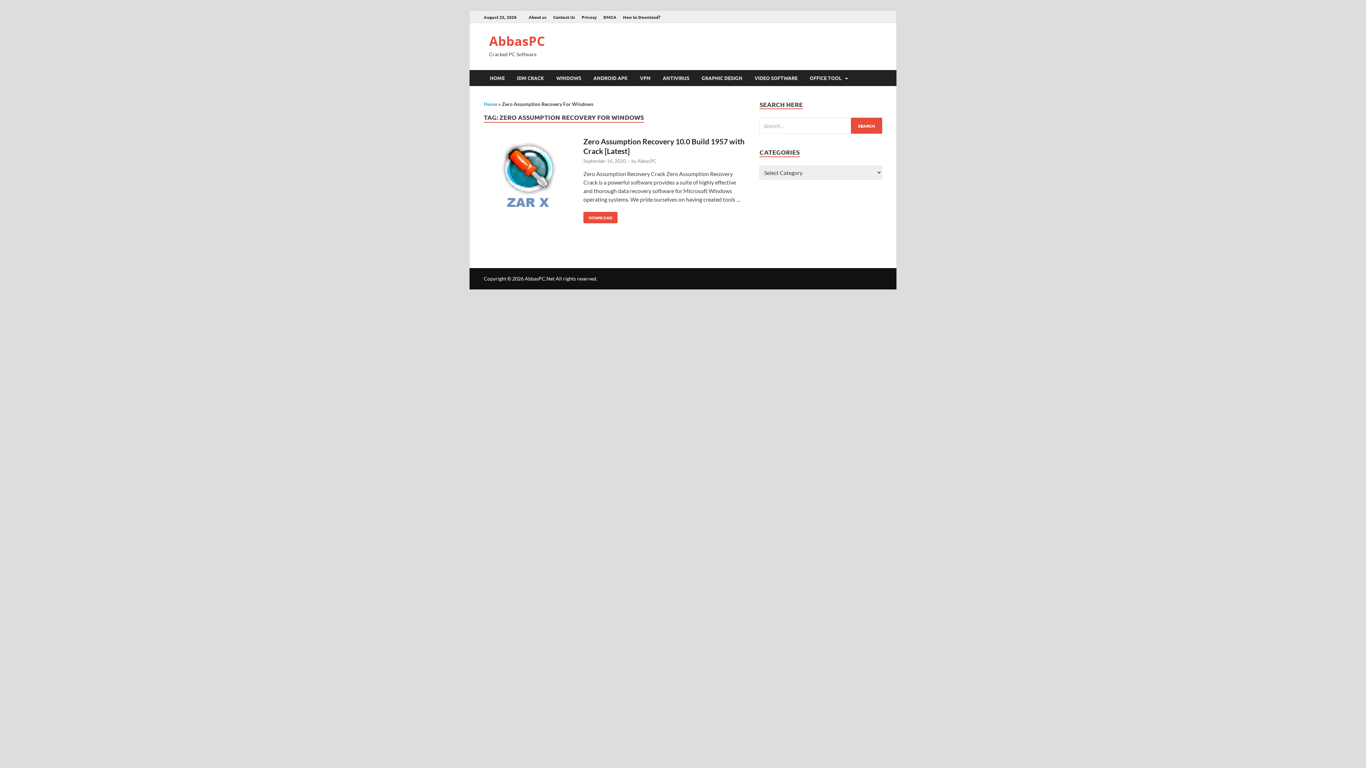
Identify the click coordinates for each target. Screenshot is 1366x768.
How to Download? (641, 17)
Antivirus (676, 78)
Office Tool (826, 78)
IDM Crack (530, 78)
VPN (645, 78)
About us (538, 17)
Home (497, 78)
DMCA (609, 17)
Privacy (589, 17)
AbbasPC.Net (540, 279)
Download (597, 216)
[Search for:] (820, 126)
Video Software (776, 78)
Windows (568, 78)
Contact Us (564, 17)
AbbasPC (517, 41)
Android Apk (610, 78)
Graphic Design (721, 78)
